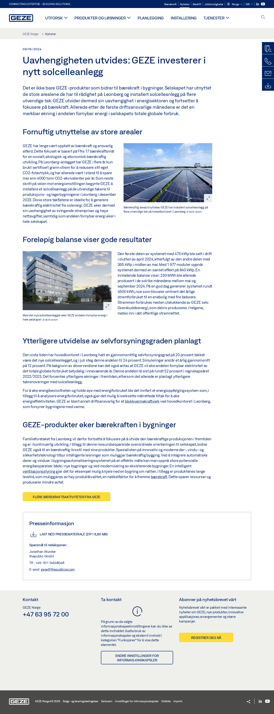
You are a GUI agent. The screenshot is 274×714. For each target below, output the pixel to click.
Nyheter (184, 4)
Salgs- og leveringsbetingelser (80, 701)
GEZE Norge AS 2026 (47, 701)
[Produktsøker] (268, 49)
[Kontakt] (268, 73)
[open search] (263, 17)
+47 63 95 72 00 (46, 614)
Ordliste (166, 701)
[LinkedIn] (258, 4)
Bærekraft (170, 4)
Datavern (106, 701)
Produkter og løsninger (100, 18)
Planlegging (151, 18)
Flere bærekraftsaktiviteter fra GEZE (66, 497)
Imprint (178, 701)
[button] (234, 4)
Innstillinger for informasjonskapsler (136, 701)
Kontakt (30, 599)
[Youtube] (263, 4)
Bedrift (197, 4)
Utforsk (54, 18)
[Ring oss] (268, 61)
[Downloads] (268, 86)
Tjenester (214, 18)
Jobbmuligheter (214, 4)
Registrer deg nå (206, 638)
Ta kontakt (111, 599)
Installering (184, 18)
